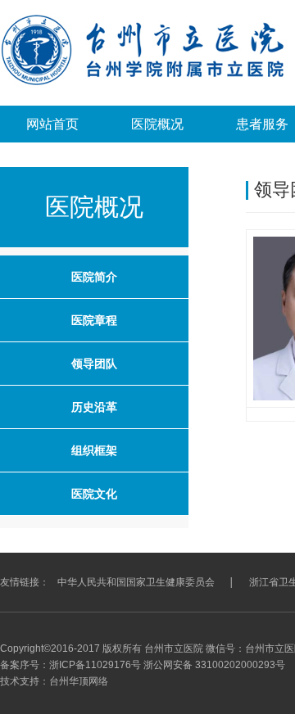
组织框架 (94, 450)
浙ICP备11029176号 (95, 665)
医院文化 (94, 493)
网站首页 (52, 124)
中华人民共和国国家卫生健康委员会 (136, 582)
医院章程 (94, 320)
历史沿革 (94, 406)
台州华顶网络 (78, 681)
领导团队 (94, 363)
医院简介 (94, 276)
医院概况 (157, 124)
